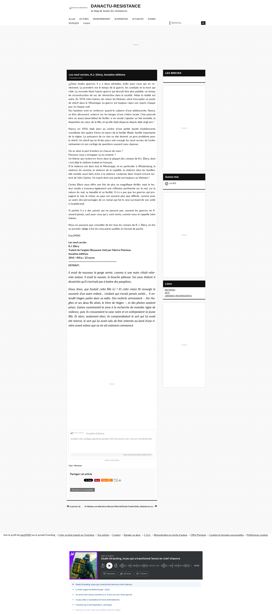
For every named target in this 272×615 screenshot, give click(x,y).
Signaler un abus (132, 535)
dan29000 (25, 535)
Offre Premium (198, 535)
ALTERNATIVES (121, 19)
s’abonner (111, 574)
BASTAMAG (170, 290)
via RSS (172, 183)
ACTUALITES (138, 19)
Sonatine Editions (95, 433)
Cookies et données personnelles (226, 535)
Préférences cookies (257, 535)
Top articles (103, 535)
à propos (143, 574)
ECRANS (152, 19)
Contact (86, 23)
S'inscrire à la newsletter (82, 490)
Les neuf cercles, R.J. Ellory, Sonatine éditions (97, 74)
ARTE (167, 293)
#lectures (78, 466)
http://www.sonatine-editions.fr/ (137, 455)
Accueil (72, 19)
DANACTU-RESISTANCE (116, 6)
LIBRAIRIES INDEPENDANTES (178, 296)
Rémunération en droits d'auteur (170, 535)
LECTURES (84, 19)
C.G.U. (147, 535)
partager (127, 574)
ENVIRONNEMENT (101, 19)
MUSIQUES (74, 23)
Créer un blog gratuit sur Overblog (76, 535)
